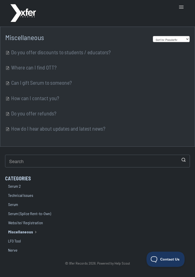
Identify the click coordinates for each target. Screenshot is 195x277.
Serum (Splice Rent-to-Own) (29, 213)
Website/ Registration (25, 222)
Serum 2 (14, 186)
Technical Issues (20, 195)
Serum (13, 204)
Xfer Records (78, 263)
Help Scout (122, 263)
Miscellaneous (21, 231)
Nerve (13, 250)
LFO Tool (14, 240)
